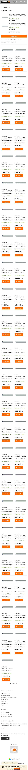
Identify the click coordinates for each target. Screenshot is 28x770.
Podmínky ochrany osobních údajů (9, 697)
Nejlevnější (12, 39)
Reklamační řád (4, 703)
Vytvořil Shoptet (15, 759)
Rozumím (17, 768)
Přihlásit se (5, 738)
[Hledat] (16, 1)
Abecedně (13, 42)
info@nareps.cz (6, 712)
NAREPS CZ (14, 744)
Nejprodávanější (5, 42)
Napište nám (4, 701)
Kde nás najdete (4, 699)
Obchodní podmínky (5, 695)
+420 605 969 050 (7, 714)
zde (12, 768)
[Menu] (24, 1)
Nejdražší (19, 39)
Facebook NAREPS (7, 716)
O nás (2, 705)
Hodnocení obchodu (5, 693)
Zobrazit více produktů (13, 32)
